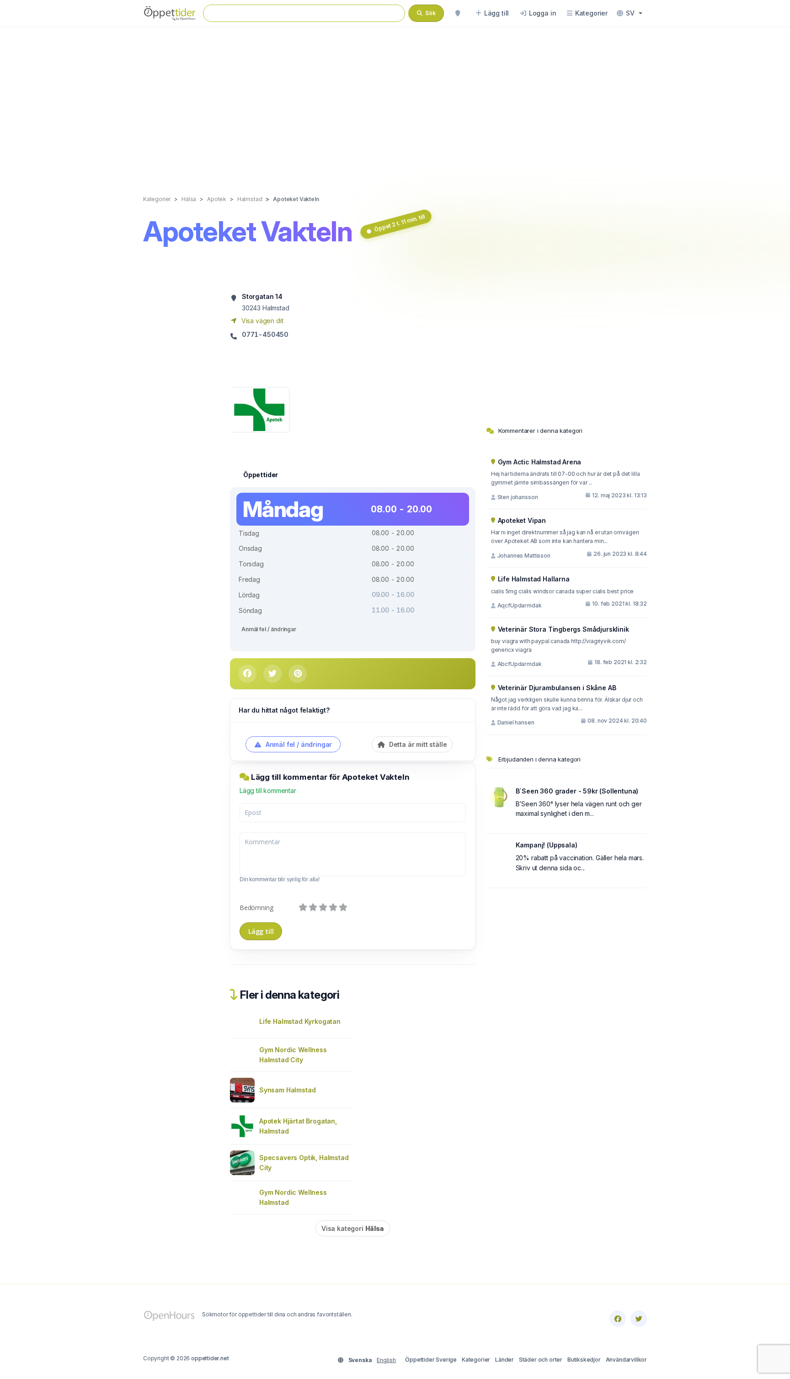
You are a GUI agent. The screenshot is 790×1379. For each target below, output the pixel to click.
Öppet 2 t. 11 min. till (400, 223)
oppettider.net (210, 1358)
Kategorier (476, 1359)
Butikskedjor (584, 1359)
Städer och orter (540, 1359)
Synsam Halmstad (287, 1090)
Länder (504, 1359)
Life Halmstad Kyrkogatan (300, 1021)
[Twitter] (638, 1318)
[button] (629, 13)
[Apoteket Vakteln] (259, 409)
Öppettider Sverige (431, 1359)
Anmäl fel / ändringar (268, 629)
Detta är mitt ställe (417, 744)
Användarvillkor (626, 1359)
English (386, 1360)
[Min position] (457, 13)
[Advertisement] (395, 101)
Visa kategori (352, 1228)
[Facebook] (617, 1318)
